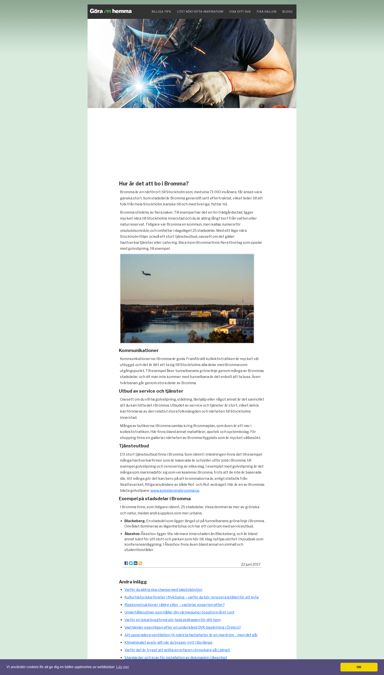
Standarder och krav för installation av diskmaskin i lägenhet (175, 657)
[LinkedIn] (135, 563)
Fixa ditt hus (240, 11)
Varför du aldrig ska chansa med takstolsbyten (163, 590)
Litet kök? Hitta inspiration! (200, 11)
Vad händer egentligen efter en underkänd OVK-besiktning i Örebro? (182, 627)
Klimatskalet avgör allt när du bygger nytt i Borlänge (168, 642)
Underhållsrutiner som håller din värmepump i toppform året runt (179, 612)
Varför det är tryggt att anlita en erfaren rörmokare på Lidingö (177, 650)
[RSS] (140, 563)
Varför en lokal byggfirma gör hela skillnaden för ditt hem (172, 620)
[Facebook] (126, 563)
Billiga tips (161, 11)
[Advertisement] (192, 143)
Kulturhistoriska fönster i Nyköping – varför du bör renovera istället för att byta (191, 597)
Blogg (287, 11)
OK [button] (359, 667)
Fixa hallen (266, 11)
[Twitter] (131, 563)
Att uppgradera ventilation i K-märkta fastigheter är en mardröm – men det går (191, 635)
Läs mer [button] (122, 667)
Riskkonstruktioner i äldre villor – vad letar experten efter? (174, 605)
